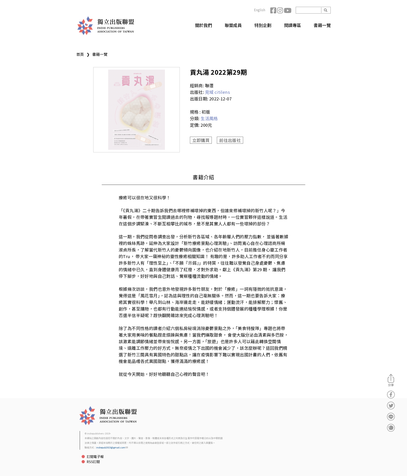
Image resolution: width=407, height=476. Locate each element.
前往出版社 (230, 140)
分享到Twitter (391, 405)
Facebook (273, 10)
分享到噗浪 (391, 427)
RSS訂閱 (93, 461)
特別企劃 (262, 25)
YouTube (287, 10)
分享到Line (391, 416)
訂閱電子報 (95, 456)
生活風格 (209, 118)
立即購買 (201, 140)
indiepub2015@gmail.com (110, 447)
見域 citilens (217, 92)
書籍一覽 (322, 25)
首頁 (80, 54)
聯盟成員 (233, 25)
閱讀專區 (292, 25)
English (259, 9)
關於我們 (203, 25)
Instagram (280, 10)
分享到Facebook (391, 394)
